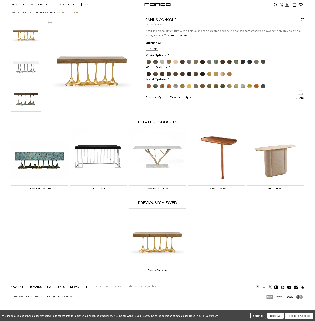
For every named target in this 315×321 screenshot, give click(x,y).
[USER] (288, 5)
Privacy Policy (210, 315)
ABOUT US (92, 4)
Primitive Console (158, 188)
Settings (258, 316)
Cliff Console (98, 188)
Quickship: (153, 43)
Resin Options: (156, 55)
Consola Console (216, 188)
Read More (179, 35)
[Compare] (281, 5)
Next (24, 115)
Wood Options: (157, 67)
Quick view (39, 156)
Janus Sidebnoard (39, 188)
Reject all (275, 316)
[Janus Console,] (157, 237)
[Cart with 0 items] (294, 5)
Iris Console (275, 188)
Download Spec (181, 97)
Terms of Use (101, 286)
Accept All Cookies (299, 316)
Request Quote (157, 97)
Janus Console (157, 270)
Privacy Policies (149, 286)
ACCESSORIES (68, 4)
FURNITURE (18, 4)
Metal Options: (156, 79)
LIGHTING (42, 4)
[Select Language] (300, 5)
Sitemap (74, 296)
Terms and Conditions (124, 286)
